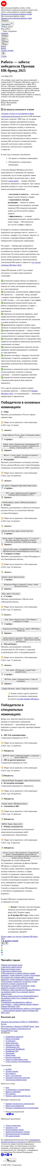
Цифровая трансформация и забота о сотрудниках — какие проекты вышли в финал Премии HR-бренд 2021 (21, 1010)
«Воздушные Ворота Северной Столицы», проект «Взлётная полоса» (21, 585)
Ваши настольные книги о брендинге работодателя (11, 970)
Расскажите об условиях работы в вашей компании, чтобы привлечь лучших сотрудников (20, 978)
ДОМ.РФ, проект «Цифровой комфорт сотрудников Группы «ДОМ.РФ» (21, 756)
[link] (5, 41)
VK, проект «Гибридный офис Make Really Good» (19, 486)
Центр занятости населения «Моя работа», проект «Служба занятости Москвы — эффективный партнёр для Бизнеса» (21, 639)
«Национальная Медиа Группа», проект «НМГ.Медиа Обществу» (21, 629)
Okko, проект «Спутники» (11, 594)
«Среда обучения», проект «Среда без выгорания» (20, 688)
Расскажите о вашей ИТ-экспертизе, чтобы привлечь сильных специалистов (18, 987)
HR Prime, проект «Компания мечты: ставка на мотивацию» (21, 680)
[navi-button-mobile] (3, 53)
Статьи (4, 56)
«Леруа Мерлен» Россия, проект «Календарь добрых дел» (21, 436)
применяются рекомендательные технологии (20, 1141)
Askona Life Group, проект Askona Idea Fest (17, 531)
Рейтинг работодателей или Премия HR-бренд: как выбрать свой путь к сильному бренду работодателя (20, 998)
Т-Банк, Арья (33, 1026)
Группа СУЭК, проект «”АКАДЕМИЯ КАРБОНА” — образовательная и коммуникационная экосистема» (21, 550)
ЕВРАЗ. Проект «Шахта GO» (12, 824)
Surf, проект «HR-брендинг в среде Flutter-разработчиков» (21, 671)
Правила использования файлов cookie (16, 18)
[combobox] (11, 1160)
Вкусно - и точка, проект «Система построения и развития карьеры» (21, 456)
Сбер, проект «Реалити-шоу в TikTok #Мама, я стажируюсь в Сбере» (21, 620)
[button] (3, 46)
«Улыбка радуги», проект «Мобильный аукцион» (19, 502)
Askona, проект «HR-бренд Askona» (14, 804)
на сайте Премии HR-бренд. (28, 699)
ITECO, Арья (12, 1031)
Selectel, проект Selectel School (13, 577)
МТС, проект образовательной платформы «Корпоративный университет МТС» (21, 494)
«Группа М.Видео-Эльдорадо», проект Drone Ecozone (21, 780)
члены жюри (13, 181)
